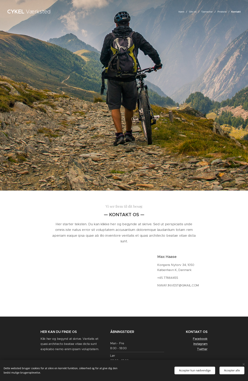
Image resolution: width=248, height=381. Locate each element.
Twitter (202, 349)
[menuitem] (182, 11)
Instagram (200, 344)
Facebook (200, 339)
